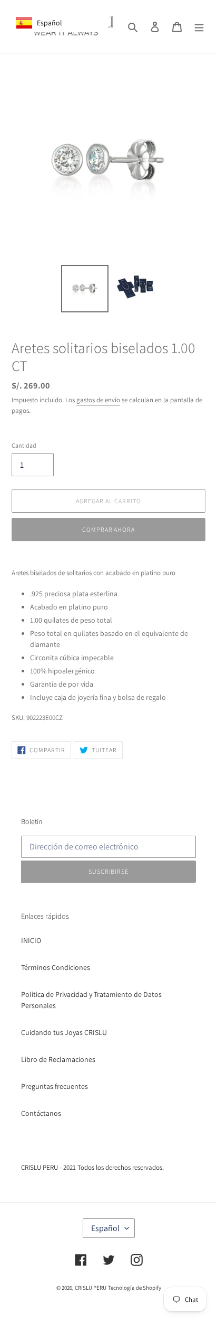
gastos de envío (98, 399)
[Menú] (199, 26)
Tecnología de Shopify (134, 1287)
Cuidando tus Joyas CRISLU (64, 1032)
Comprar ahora (108, 529)
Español (105, 1228)
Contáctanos (41, 1113)
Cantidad (24, 445)
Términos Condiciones (55, 967)
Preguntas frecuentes (54, 1086)
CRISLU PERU (90, 1287)
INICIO (31, 940)
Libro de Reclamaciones (58, 1059)
